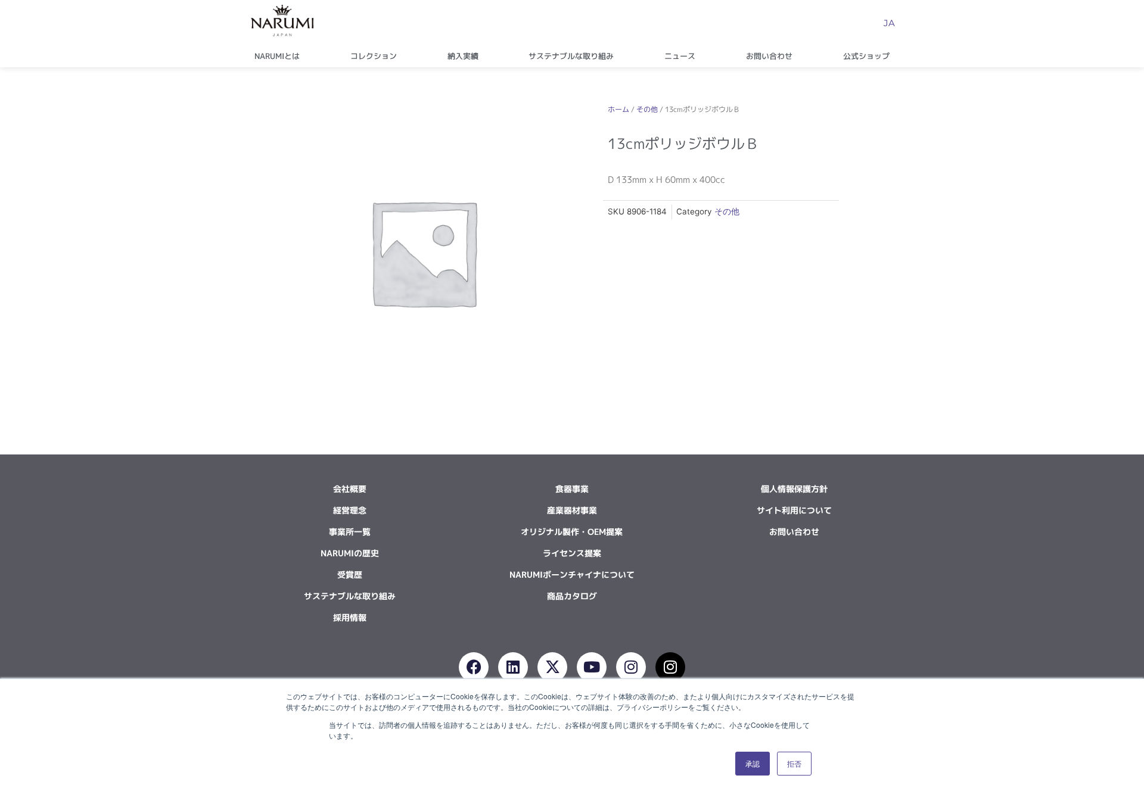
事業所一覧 (350, 531)
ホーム (618, 109)
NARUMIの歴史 (350, 553)
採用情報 (349, 617)
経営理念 (349, 510)
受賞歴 (349, 574)
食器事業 (572, 488)
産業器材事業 (572, 510)
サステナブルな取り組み (571, 56)
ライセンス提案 (572, 553)
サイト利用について (794, 510)
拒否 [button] (794, 763)
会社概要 (349, 488)
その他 (647, 109)
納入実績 (462, 56)
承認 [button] (752, 763)
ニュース (679, 56)
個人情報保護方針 (794, 488)
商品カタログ (572, 596)
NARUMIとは (277, 56)
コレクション (373, 56)
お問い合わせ (769, 56)
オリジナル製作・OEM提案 (572, 531)
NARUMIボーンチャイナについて (572, 574)
